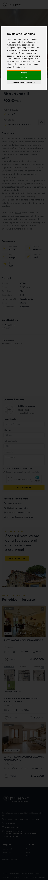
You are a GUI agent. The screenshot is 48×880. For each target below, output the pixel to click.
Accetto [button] (24, 73)
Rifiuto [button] (24, 77)
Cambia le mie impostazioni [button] (24, 82)
